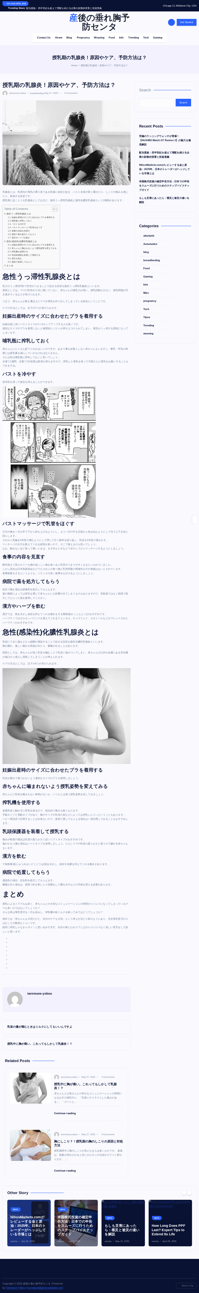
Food (112, 33)
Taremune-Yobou (15, 1283)
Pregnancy (83, 33)
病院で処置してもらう (22, 258)
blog (146, 248)
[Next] (189, 1188)
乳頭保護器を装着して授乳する (26, 251)
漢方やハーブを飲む (21, 234)
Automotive (150, 240)
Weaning (99, 33)
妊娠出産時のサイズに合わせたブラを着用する (33, 213)
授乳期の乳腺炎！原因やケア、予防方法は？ (104, 61)
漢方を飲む (17, 254)
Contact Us (44, 33)
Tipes (146, 313)
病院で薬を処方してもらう (24, 230)
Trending (133, 33)
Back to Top (187, 1282)
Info (121, 33)
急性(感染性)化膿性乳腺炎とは (22, 237)
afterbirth (148, 231)
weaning (148, 329)
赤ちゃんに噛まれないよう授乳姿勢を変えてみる (34, 244)
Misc (146, 289)
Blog (69, 33)
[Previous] (184, 1188)
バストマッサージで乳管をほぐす (27, 223)
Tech (146, 33)
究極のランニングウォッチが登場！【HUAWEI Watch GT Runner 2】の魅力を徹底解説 (165, 136)
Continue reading (65, 1109)
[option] (29, 1219)
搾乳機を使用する (20, 247)
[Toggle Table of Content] (53, 205)
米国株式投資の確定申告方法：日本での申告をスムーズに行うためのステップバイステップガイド (164, 181)
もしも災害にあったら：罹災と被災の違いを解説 (122, 1226)
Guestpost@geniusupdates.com (45, 1283)
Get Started (186, 18)
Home (58, 33)
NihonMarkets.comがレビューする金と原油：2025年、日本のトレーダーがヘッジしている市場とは (164, 165)
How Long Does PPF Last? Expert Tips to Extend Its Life (168, 1226)
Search (145, 86)
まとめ (10, 261)
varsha (13, 1237)
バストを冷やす (19, 220)
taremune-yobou (17, 89)
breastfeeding (37, 89)
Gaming (157, 33)
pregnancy (149, 297)
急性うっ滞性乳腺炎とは (19, 210)
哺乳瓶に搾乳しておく (22, 217)
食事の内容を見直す (21, 227)
